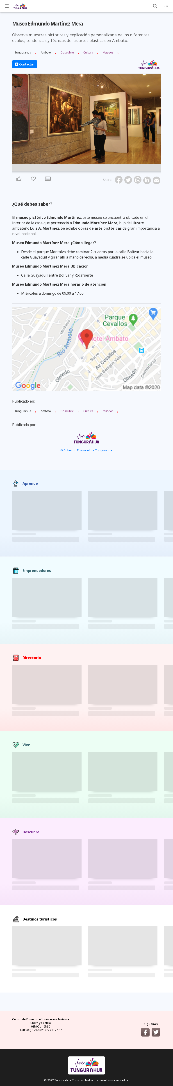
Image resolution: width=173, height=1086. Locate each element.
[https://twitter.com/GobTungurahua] (156, 1032)
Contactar (26, 64)
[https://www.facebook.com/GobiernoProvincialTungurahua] (145, 1032)
